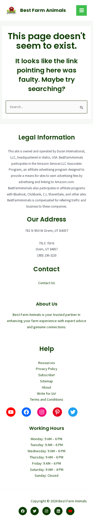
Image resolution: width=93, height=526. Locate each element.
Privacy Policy (46, 368)
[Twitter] (34, 511)
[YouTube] (70, 511)
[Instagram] (46, 511)
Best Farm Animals (43, 10)
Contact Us (46, 283)
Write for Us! (46, 393)
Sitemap (46, 381)
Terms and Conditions (46, 399)
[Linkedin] (58, 511)
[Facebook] (23, 511)
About (46, 387)
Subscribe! (46, 375)
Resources (46, 362)
